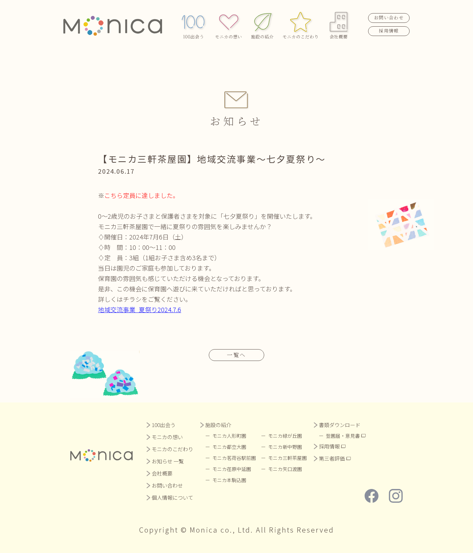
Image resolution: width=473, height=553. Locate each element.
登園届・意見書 (343, 435)
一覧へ (236, 355)
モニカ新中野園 (285, 446)
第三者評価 (332, 458)
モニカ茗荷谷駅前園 (234, 457)
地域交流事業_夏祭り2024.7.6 (139, 309)
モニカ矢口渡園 (285, 468)
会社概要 (339, 36)
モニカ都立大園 (229, 446)
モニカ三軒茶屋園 (287, 457)
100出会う (193, 36)
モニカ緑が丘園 (285, 435)
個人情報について (172, 497)
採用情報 (389, 30)
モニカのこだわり (301, 36)
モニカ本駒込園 (229, 480)
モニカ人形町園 (229, 435)
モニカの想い (228, 36)
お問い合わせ (389, 17)
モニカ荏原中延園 (231, 468)
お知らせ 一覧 (168, 461)
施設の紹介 (262, 36)
